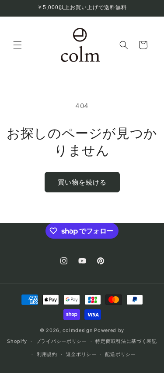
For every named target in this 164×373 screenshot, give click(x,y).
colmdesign (77, 330)
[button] (17, 45)
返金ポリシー (81, 354)
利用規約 (47, 354)
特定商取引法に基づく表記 (126, 341)
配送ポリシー (120, 354)
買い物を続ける (82, 182)
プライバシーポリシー (61, 341)
